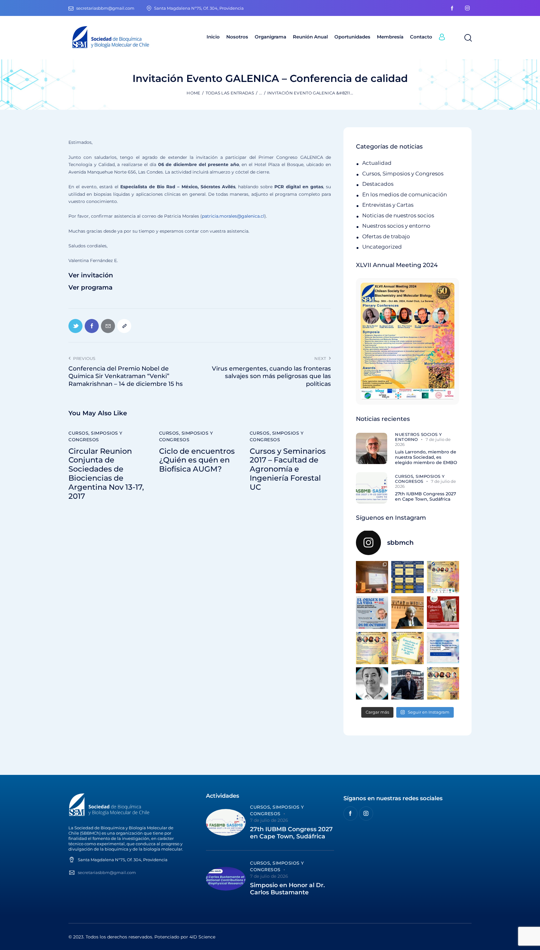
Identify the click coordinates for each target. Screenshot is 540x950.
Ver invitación (90, 275)
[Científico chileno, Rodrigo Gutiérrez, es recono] (407, 683)
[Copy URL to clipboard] (124, 326)
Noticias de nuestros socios (398, 215)
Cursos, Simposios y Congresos (95, 436)
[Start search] (468, 38)
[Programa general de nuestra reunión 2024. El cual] (407, 577)
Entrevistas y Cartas (387, 205)
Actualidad (377, 163)
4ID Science (202, 937)
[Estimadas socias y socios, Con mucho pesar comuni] (407, 612)
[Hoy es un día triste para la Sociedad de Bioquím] (372, 683)
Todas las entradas (230, 92)
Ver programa (90, 287)
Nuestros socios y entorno (396, 226)
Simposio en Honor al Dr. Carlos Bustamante (287, 889)
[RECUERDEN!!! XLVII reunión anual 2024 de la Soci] (372, 648)
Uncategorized (382, 247)
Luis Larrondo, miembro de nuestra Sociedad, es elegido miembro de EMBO (426, 457)
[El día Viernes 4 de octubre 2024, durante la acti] (372, 612)
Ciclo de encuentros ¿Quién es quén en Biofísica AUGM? (197, 460)
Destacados (377, 184)
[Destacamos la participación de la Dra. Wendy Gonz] (372, 577)
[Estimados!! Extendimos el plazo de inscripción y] (407, 648)
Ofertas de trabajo (386, 236)
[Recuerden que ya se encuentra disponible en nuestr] (443, 648)
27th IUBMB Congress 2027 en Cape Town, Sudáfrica (425, 496)
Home (193, 92)
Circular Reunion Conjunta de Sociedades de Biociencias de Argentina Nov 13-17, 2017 (106, 474)
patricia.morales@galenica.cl (233, 216)
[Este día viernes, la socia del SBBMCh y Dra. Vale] (443, 612)
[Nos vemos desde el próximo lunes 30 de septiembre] (443, 577)
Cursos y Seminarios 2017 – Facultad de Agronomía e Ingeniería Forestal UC (288, 469)
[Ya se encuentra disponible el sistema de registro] (443, 683)
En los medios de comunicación (404, 194)
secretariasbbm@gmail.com (107, 872)
